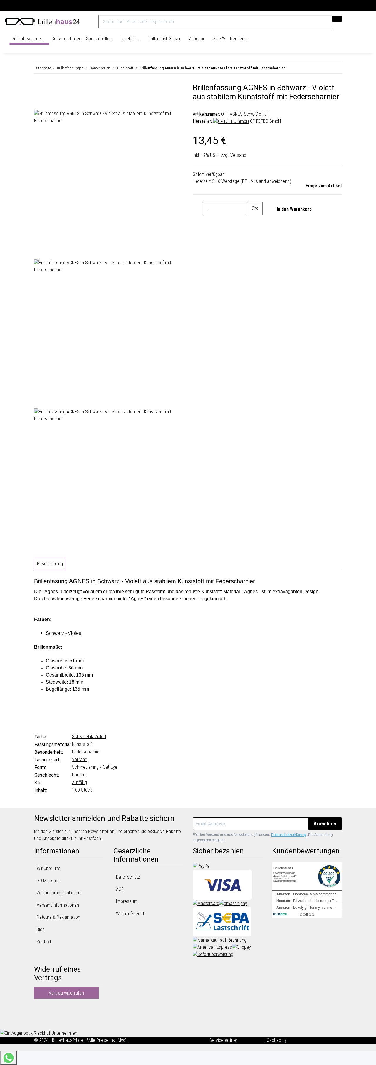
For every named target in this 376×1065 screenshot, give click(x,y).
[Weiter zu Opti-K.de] (38, 1033)
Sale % (219, 38)
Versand (238, 155)
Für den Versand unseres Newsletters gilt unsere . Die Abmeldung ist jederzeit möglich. (263, 837)
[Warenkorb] (368, 22)
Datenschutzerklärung (288, 835)
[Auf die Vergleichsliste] (38, 103)
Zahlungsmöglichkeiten (58, 893)
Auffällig (79, 782)
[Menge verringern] (197, 208)
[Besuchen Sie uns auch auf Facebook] (38, 1007)
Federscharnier (86, 752)
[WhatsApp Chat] (8, 1058)
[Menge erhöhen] (251, 222)
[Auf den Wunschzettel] (49, 103)
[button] (358, 22)
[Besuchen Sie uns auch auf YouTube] (38, 1014)
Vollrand (79, 759)
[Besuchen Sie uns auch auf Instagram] (38, 1021)
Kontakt (44, 942)
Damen (78, 775)
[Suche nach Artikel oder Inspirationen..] (337, 19)
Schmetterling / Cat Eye (94, 767)
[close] (38, 90)
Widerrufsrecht (130, 913)
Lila (91, 736)
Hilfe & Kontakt (357, 5)
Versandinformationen (58, 905)
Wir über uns (49, 868)
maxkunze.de (252, 1040)
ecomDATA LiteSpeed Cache (315, 1040)
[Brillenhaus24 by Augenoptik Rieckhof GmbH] (42, 22)
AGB (120, 889)
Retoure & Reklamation (58, 917)
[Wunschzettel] (363, 22)
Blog (41, 929)
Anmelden (324, 823)
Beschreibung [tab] (50, 563)
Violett (100, 736)
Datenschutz (128, 877)
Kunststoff (82, 744)
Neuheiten (239, 38)
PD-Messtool (49, 881)
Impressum (127, 901)
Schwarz (80, 736)
